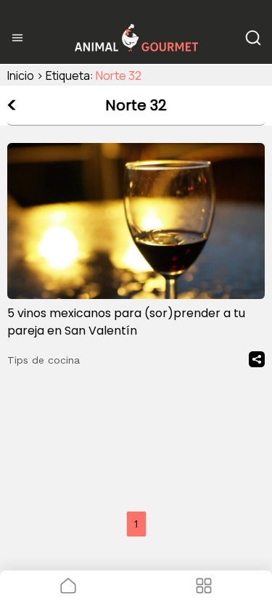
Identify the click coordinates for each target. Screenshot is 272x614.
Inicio (20, 75)
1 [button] (136, 524)
